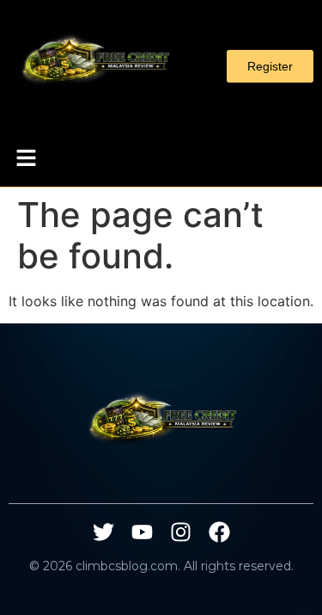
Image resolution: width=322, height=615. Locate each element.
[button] (26, 158)
